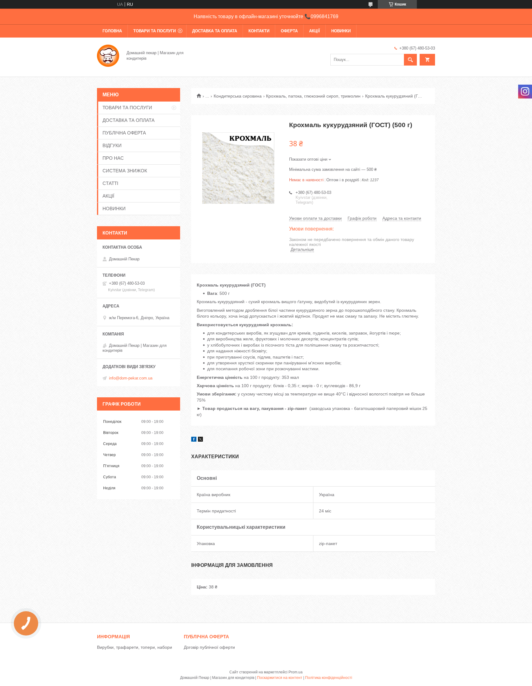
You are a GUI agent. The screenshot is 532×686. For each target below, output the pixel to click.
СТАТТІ (110, 183)
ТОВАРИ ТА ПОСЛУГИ (154, 31)
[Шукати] (410, 60)
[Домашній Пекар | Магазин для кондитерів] (108, 55)
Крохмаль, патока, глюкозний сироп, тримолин (313, 96)
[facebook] (193, 440)
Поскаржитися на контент (279, 678)
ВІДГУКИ (112, 145)
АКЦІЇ (314, 31)
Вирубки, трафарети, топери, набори (134, 647)
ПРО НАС (113, 158)
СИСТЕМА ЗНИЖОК (125, 170)
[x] (200, 440)
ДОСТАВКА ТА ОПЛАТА (214, 31)
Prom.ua (295, 672)
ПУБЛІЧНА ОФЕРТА (124, 132)
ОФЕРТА (289, 31)
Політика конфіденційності (328, 678)
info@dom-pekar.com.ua (130, 378)
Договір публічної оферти (209, 647)
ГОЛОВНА (112, 31)
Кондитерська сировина (238, 96)
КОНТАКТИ (258, 31)
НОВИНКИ (341, 31)
